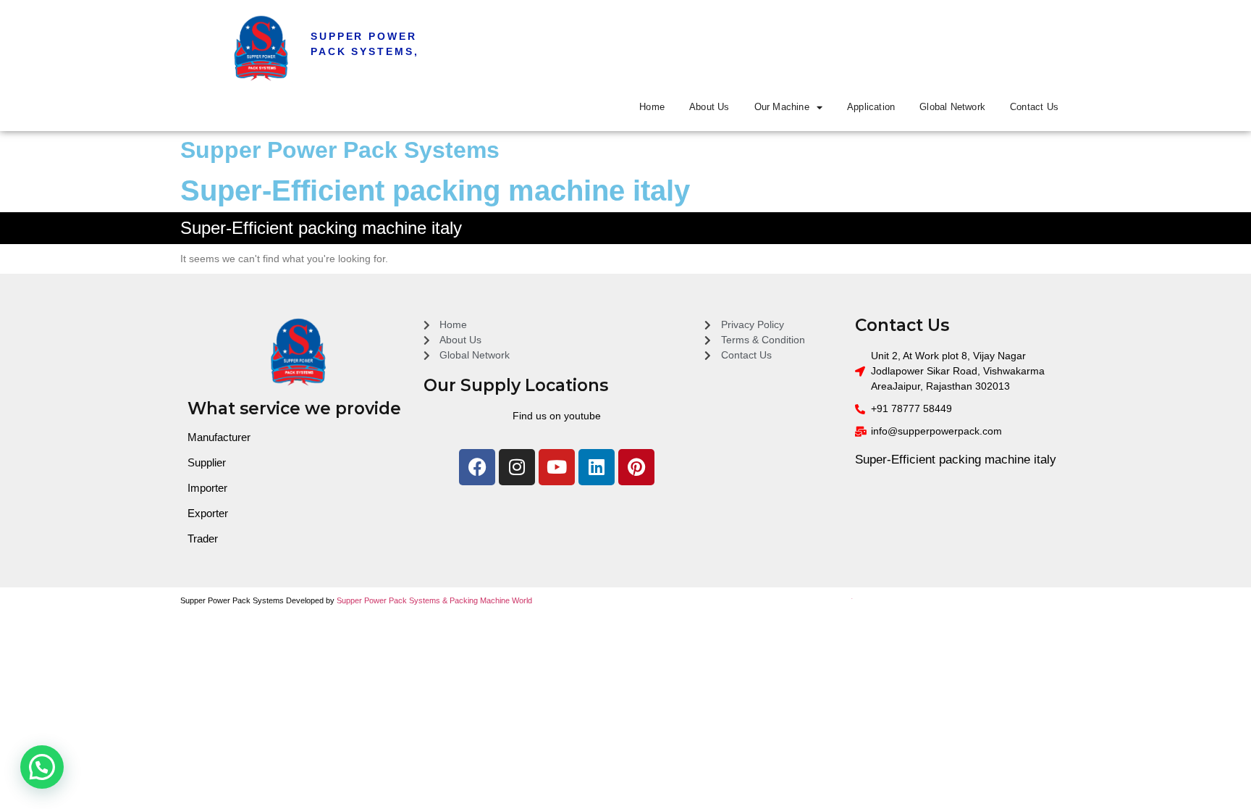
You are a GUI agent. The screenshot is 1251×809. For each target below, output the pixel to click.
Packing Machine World (491, 600)
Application (871, 106)
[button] (42, 767)
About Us (709, 106)
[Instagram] (517, 467)
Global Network (952, 106)
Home (652, 106)
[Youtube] (557, 467)
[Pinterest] (636, 467)
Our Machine (781, 106)
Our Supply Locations (516, 385)
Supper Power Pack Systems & (393, 600)
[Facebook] (477, 467)
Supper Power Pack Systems (340, 150)
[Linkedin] (596, 467)
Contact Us (1034, 106)
